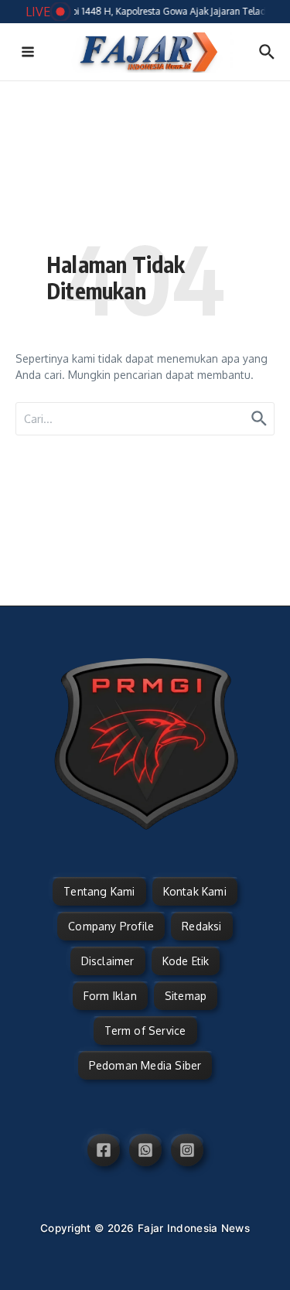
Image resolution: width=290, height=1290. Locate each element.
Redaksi (201, 926)
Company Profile (111, 926)
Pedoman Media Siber (145, 1065)
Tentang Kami (99, 891)
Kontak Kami (195, 891)
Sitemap (185, 995)
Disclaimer (108, 961)
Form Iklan (110, 995)
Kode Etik (186, 961)
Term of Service (145, 1030)
